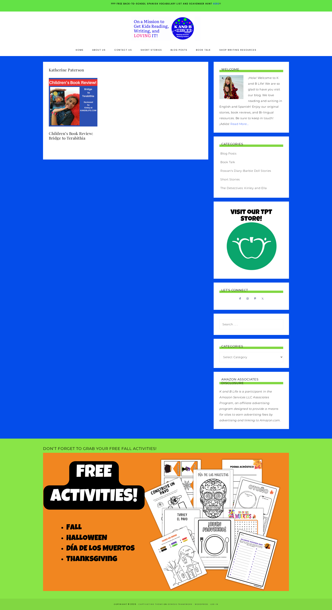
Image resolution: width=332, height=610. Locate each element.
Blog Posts (228, 153)
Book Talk (227, 162)
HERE (216, 3)
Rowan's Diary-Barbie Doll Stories (245, 171)
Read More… (239, 124)
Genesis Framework (180, 604)
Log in (214, 604)
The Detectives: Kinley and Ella (243, 188)
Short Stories (230, 179)
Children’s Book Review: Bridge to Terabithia (71, 136)
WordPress (201, 604)
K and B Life (166, 28)
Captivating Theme (151, 604)
